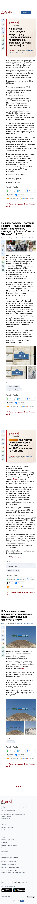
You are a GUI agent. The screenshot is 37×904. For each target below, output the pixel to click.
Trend (15, 479)
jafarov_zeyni (18, 557)
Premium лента (5, 830)
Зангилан (10, 742)
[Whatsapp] (3, 882)
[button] (3, 20)
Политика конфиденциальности (10, 867)
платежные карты (13, 570)
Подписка (4, 855)
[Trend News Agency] (6, 802)
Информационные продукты (9, 857)
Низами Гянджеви (13, 386)
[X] (11, 882)
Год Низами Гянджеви (14, 390)
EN (15, 901)
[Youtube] (15, 882)
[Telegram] (18, 882)
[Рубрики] (34, 12)
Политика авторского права (9, 870)
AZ (18, 901)
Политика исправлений (8, 848)
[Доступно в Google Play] (19, 890)
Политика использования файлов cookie (13, 872)
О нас (3, 837)
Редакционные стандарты (9, 845)
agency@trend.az (5, 818)
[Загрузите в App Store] (6, 890)
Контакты (4, 842)
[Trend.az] (6, 12)
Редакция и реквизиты (8, 839)
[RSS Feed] (26, 882)
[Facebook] (7, 882)
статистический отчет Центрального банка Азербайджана (20, 565)
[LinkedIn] (22, 882)
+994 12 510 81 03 (6, 816)
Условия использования (8, 864)
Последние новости (7, 827)
